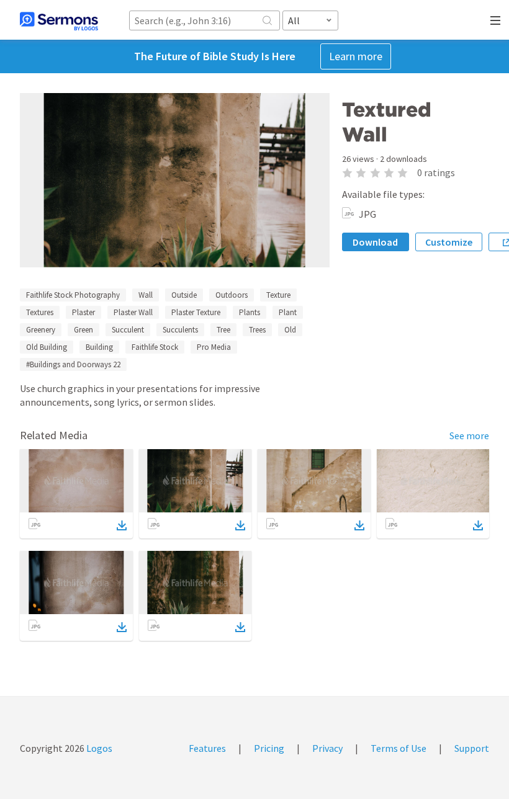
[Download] (122, 525)
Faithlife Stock (155, 347)
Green (83, 329)
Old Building (46, 347)
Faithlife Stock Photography (73, 295)
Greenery (40, 329)
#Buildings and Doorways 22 (73, 364)
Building (99, 347)
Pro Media (214, 347)
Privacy (327, 748)
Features (207, 748)
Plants (249, 312)
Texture (278, 295)
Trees (257, 329)
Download (375, 242)
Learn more (355, 56)
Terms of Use (398, 748)
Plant (288, 312)
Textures (39, 312)
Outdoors (231, 295)
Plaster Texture (195, 312)
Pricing (269, 748)
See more (469, 435)
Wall (145, 295)
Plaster (83, 312)
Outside (184, 295)
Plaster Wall (133, 312)
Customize (448, 242)
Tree (223, 329)
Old (290, 329)
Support (471, 748)
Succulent (128, 329)
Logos (98, 748)
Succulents (180, 329)
